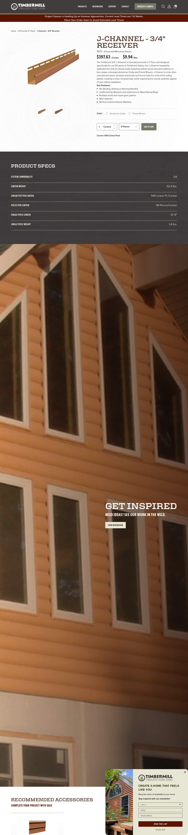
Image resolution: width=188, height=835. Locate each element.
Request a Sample (145, 6)
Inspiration (97, 6)
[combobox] (160, 805)
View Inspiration (115, 525)
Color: (100, 113)
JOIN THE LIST (160, 824)
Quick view (29, 825)
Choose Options (37, 831)
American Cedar (117, 113)
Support (112, 6)
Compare (44, 825)
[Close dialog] (185, 772)
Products (82, 6)
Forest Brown (139, 113)
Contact (125, 6)
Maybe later (160, 829)
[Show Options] (180, 805)
